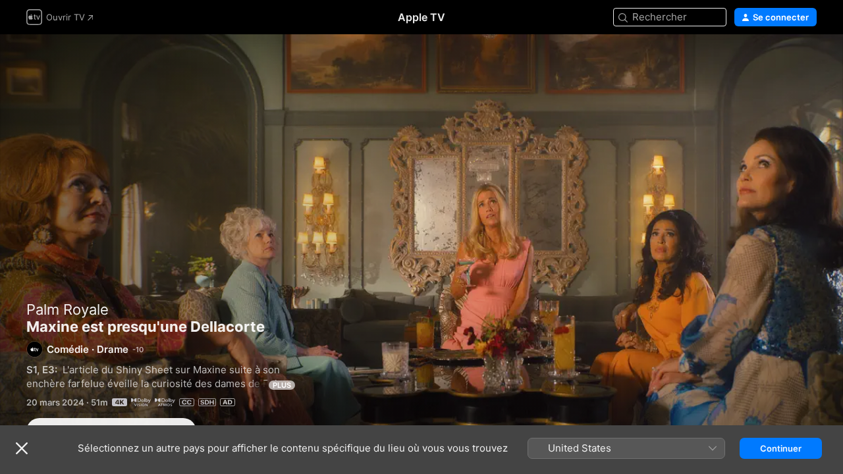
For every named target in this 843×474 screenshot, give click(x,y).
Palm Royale (67, 309)
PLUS (282, 385)
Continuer (781, 448)
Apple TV (421, 17)
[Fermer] (22, 448)
